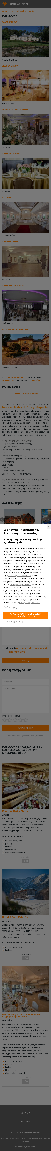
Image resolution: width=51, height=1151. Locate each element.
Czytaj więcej (10, 607)
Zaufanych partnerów (19, 575)
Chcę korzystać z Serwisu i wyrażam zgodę (25, 615)
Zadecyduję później (13, 621)
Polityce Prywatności (20, 584)
